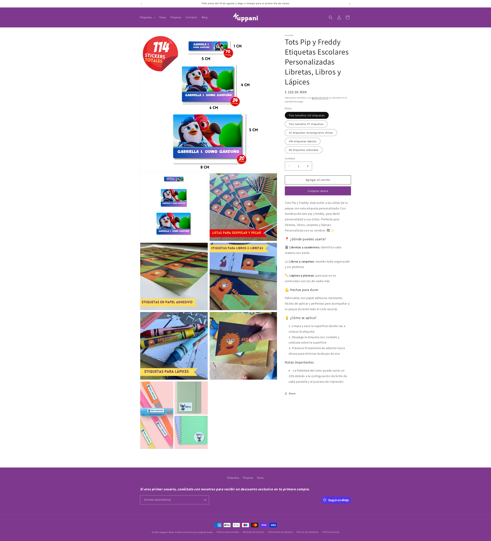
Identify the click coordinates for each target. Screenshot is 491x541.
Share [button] (292, 393)
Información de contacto (280, 532)
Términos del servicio (253, 532)
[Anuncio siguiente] (349, 3)
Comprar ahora (318, 191)
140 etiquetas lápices (302, 141)
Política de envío (330, 532)
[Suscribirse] (204, 499)
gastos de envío (320, 97)
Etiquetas (233, 477)
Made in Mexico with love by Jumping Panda (191, 532)
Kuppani (164, 532)
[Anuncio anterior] (141, 3)
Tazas (260, 477)
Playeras (248, 477)
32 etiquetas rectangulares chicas (311, 132)
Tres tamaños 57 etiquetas (306, 124)
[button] (147, 17)
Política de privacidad (228, 532)
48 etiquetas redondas (303, 150)
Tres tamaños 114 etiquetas (307, 115)
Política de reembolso (308, 532)
